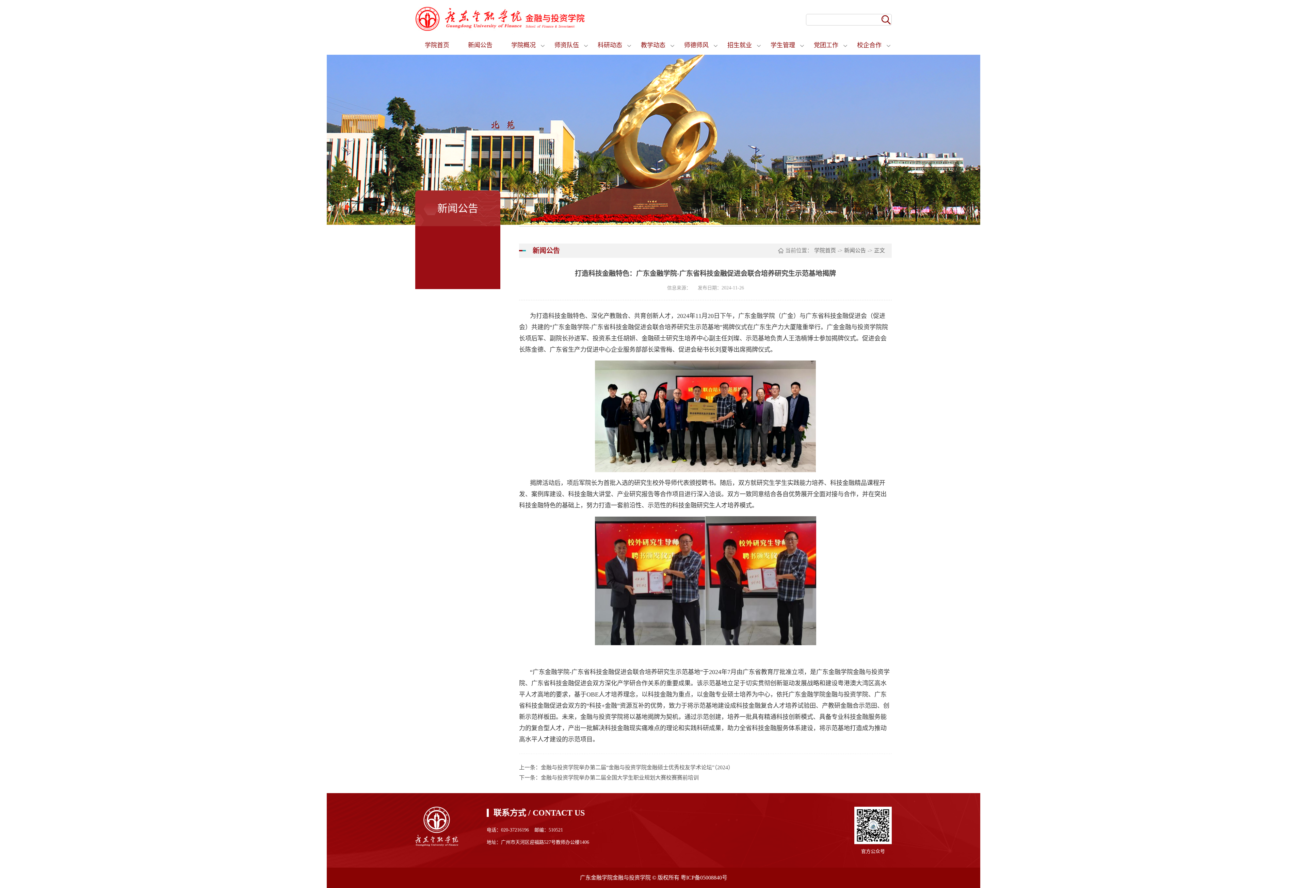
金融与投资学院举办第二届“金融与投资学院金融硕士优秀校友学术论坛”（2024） (637, 767)
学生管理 (783, 45)
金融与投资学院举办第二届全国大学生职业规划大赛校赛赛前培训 (620, 778)
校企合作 (869, 45)
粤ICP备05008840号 (704, 878)
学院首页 (437, 45)
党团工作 (826, 45)
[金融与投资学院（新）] (500, 18)
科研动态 (610, 45)
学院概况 (523, 45)
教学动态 (653, 45)
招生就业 (739, 45)
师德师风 (696, 45)
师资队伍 (566, 45)
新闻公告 (480, 45)
